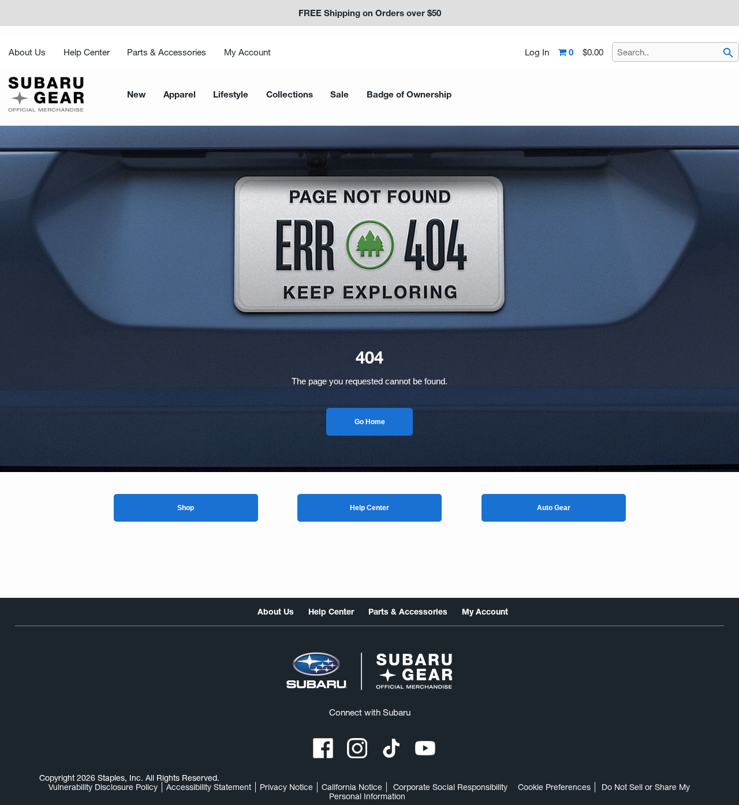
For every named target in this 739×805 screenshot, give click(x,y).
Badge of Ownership (409, 94)
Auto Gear (553, 508)
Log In (537, 52)
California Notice (352, 787)
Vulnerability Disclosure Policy (103, 787)
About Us (27, 52)
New (136, 94)
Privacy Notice (286, 787)
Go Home (369, 422)
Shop (185, 508)
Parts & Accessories (166, 52)
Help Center (87, 52)
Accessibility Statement (208, 787)
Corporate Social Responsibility (450, 787)
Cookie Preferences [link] (554, 787)
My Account (247, 52)
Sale (339, 94)
